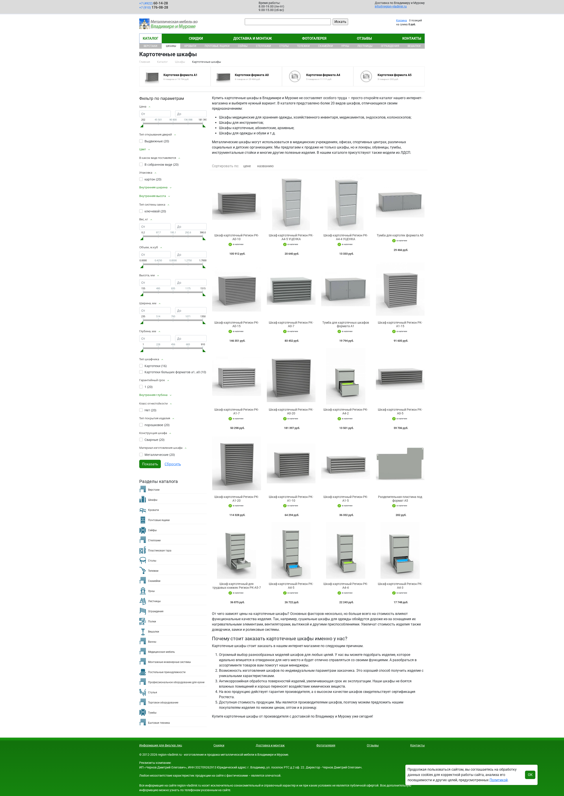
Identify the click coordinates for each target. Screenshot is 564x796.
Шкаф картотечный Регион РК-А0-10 (236, 237)
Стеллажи (263, 46)
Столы (284, 46)
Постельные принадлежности (167, 672)
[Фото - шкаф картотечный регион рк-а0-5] (400, 376)
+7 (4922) (153, 3)
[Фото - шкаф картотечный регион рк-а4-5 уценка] (291, 202)
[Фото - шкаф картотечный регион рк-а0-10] (236, 202)
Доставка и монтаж (252, 38)
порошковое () (157, 425)
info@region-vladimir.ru (391, 6)
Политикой (499, 780)
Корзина (401, 20)
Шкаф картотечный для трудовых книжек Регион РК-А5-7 (236, 585)
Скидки (196, 38)
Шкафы (171, 46)
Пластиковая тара (159, 550)
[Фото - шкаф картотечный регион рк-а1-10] (291, 463)
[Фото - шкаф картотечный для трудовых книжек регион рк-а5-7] (236, 550)
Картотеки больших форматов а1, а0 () (175, 372)
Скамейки (325, 46)
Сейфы (242, 46)
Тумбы (152, 712)
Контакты (411, 38)
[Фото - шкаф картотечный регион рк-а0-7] (291, 289)
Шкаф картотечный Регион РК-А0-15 (236, 324)
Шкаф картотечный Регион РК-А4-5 (291, 585)
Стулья (152, 692)
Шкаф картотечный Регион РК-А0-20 (291, 411)
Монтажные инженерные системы (169, 662)
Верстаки (150, 46)
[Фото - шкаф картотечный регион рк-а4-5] (291, 550)
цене (247, 166)
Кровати (190, 46)
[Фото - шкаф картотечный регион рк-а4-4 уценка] (345, 202)
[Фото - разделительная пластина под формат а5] (400, 463)
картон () (153, 179)
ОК (530, 775)
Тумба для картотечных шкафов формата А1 (345, 324)
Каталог (150, 38)
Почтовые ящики (217, 46)
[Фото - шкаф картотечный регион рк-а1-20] (236, 463)
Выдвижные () (157, 141)
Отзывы (364, 38)
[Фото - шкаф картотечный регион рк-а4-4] (345, 550)
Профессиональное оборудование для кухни (176, 682)
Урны (345, 46)
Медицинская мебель (161, 651)
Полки (152, 621)
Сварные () (154, 440)
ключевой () (155, 211)
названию (265, 166)
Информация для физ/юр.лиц (160, 745)
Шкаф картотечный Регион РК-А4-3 (400, 585)
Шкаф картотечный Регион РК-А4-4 (345, 585)
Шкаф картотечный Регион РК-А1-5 (345, 498)
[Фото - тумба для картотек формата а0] (400, 202)
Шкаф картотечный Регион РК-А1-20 (236, 498)
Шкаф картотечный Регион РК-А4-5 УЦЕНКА (291, 237)
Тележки (303, 46)
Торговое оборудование (163, 702)
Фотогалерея (314, 38)
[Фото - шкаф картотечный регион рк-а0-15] (236, 289)
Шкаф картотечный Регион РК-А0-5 (400, 411)
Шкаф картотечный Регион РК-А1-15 (400, 324)
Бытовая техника (159, 722)
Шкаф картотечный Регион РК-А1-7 (236, 411)
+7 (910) (153, 7)
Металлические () (160, 455)
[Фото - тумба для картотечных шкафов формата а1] (345, 289)
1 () (148, 387)
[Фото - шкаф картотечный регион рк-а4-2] (345, 376)
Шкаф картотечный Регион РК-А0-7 (291, 324)
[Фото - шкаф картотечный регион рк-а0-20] (291, 376)
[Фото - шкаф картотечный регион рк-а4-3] (400, 550)
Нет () (150, 410)
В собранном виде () (161, 164)
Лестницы (364, 46)
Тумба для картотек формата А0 (400, 235)
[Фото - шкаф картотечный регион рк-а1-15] (400, 289)
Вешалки (414, 46)
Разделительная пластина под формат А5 (400, 498)
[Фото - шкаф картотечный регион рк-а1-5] (345, 463)
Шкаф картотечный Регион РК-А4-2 (345, 411)
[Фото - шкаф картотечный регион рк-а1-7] (236, 376)
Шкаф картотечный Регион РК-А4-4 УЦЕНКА (345, 237)
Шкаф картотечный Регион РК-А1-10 (291, 498)
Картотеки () (156, 366)
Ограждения (390, 46)
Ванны (152, 641)
